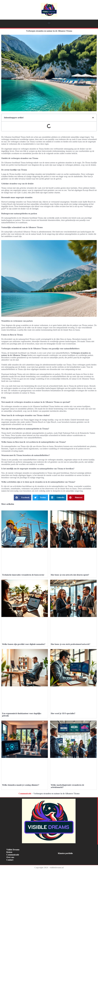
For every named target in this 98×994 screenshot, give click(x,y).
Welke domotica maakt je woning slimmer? (20, 785)
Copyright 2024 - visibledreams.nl (49, 867)
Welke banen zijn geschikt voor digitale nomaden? (23, 644)
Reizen (9, 852)
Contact (9, 860)
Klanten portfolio (65, 853)
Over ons (10, 857)
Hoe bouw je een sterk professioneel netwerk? (70, 644)
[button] (49, 23)
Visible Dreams (12, 849)
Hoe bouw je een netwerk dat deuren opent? (70, 575)
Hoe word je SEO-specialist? (63, 713)
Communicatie (25, 793)
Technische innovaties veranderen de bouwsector (23, 575)
